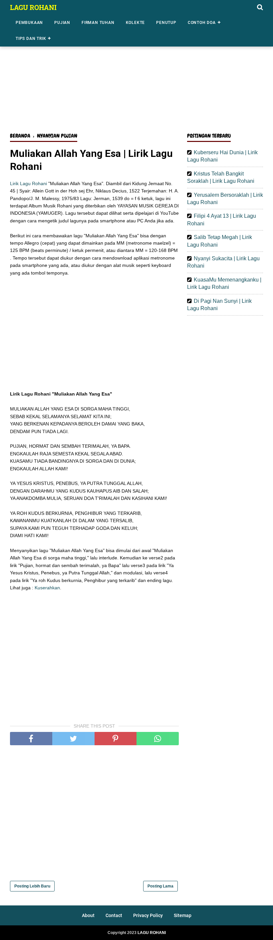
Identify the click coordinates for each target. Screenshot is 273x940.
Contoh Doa (202, 22)
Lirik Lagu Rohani (28, 183)
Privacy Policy (148, 915)
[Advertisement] (136, 75)
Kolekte (135, 22)
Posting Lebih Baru (32, 886)
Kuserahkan (47, 587)
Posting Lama (160, 886)
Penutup (166, 22)
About (88, 915)
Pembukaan (29, 22)
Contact (114, 915)
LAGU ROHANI (33, 7)
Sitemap (182, 915)
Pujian (62, 22)
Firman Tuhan (98, 22)
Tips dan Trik (31, 38)
